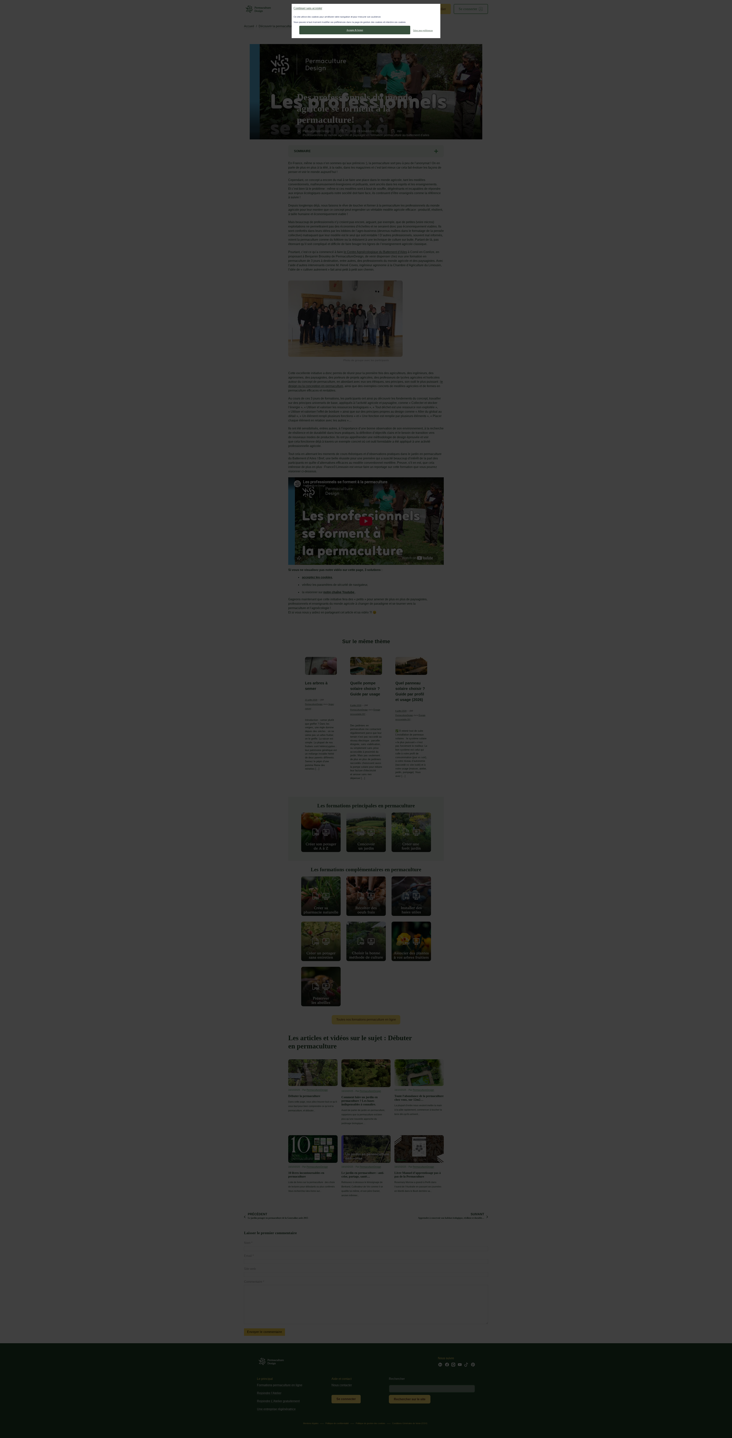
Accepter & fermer (355, 30)
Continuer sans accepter (308, 8)
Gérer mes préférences (423, 30)
